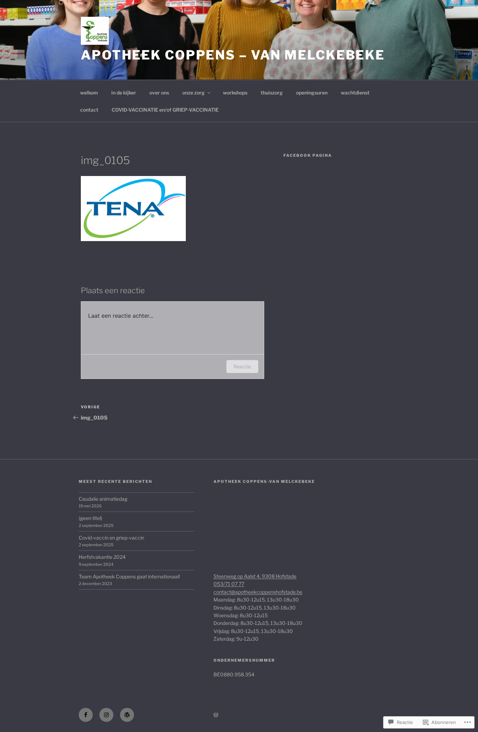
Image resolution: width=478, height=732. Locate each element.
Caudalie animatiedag (103, 499)
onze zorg (193, 93)
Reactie (242, 366)
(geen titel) (90, 518)
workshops (235, 93)
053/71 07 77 (228, 584)
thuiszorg (272, 93)
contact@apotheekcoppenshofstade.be (257, 592)
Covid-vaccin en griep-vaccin (111, 538)
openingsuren (312, 93)
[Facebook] (86, 715)
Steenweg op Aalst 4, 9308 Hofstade (254, 576)
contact (89, 110)
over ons (159, 93)
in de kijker (123, 93)
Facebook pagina (307, 155)
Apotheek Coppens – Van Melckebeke (233, 55)
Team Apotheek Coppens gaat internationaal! (129, 576)
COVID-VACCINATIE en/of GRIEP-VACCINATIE (165, 110)
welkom (89, 93)
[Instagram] (106, 715)
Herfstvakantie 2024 (102, 557)
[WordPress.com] (127, 715)
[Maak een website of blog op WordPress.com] (215, 715)
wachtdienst (355, 93)
